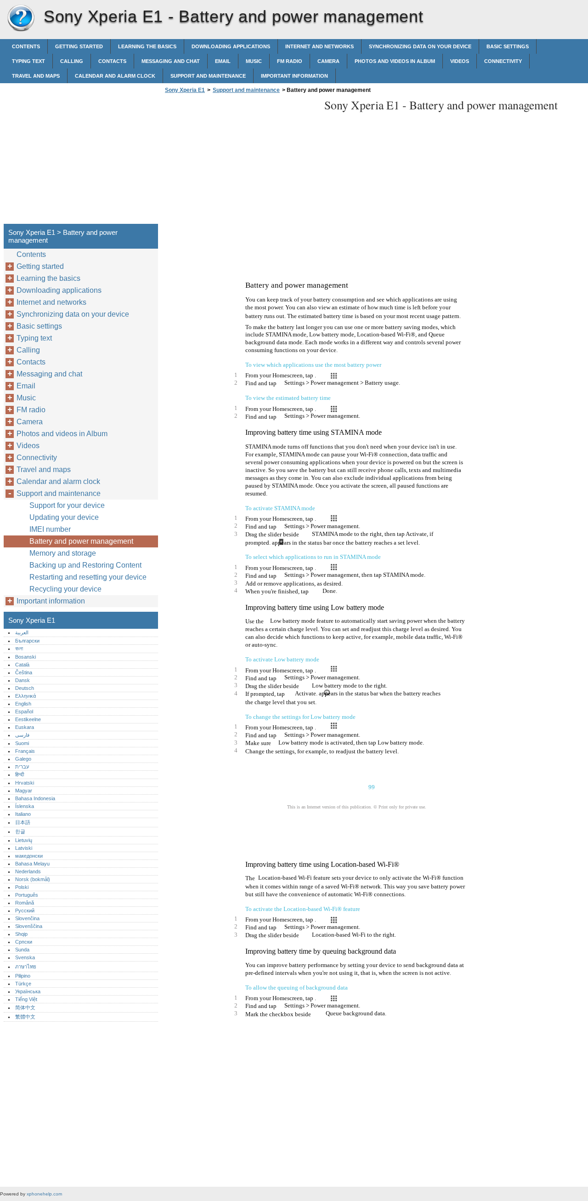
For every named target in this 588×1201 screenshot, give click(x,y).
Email (223, 61)
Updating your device (64, 517)
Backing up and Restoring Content (85, 565)
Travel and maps (36, 76)
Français (25, 751)
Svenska (25, 957)
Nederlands (28, 871)
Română (24, 902)
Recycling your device (65, 589)
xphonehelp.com (44, 1193)
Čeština (23, 672)
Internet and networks (319, 46)
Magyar (23, 790)
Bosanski (25, 657)
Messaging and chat (170, 61)
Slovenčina (27, 918)
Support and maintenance (208, 76)
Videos (459, 61)
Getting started (79, 46)
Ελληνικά (25, 696)
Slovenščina (28, 926)
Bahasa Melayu (32, 863)
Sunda (22, 949)
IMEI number (50, 529)
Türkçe (23, 983)
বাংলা (19, 648)
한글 (20, 831)
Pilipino (22, 976)
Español (24, 711)
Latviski (23, 848)
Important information (294, 76)
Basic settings (507, 46)
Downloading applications (231, 46)
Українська (27, 991)
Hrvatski (24, 782)
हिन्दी (19, 774)
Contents (26, 46)
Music (254, 61)
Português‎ (26, 895)
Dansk (22, 680)
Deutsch (24, 688)
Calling (71, 61)
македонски (29, 856)
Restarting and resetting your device (88, 577)
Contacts (112, 61)
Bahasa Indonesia (35, 798)
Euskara (24, 727)
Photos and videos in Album (395, 61)
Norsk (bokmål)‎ (32, 879)
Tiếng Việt (26, 999)
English (23, 703)
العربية (21, 632)
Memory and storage (62, 553)
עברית (22, 766)
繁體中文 (25, 1016)
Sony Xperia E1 (20, 18)
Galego (23, 759)
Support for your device (67, 505)
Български (27, 640)
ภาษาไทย (25, 966)
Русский (24, 910)
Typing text (28, 61)
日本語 (22, 822)
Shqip (21, 934)
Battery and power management (81, 541)
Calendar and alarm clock (115, 76)
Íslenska (24, 806)
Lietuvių (23, 840)
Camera (328, 61)
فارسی (22, 735)
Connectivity (503, 61)
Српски (23, 942)
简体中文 (25, 1007)
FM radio (289, 61)
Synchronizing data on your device (420, 46)
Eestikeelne (28, 719)
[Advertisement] (240, 161)
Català (22, 664)
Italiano (23, 814)
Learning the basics (147, 46)
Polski (21, 887)
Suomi (22, 743)
